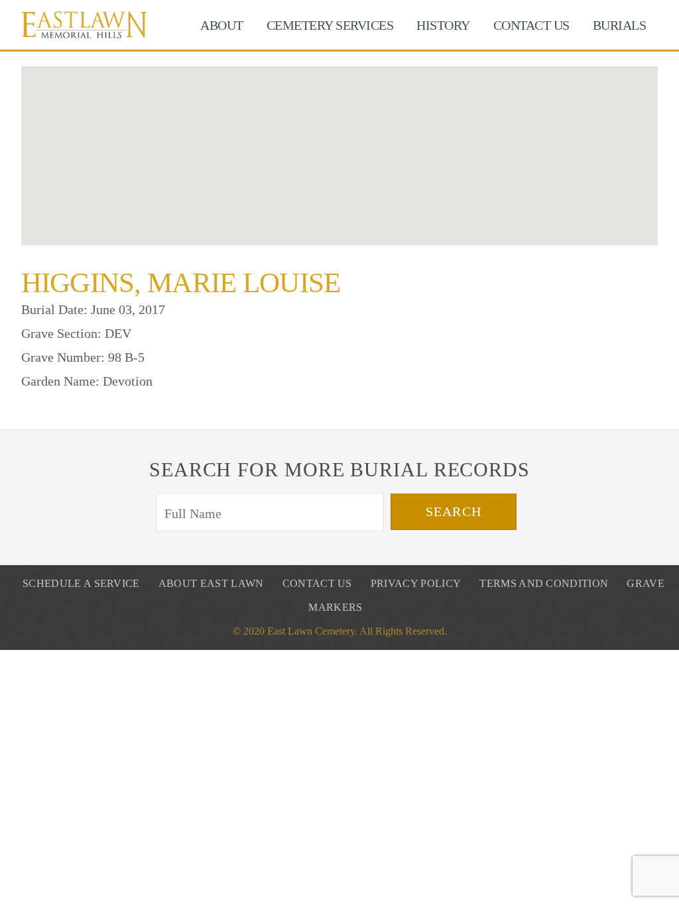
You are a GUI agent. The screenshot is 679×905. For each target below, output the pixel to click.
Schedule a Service (81, 583)
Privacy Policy (416, 583)
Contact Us (531, 25)
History (443, 25)
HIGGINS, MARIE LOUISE (180, 282)
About (221, 25)
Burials (620, 25)
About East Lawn (211, 583)
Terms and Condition (543, 583)
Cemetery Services (330, 25)
